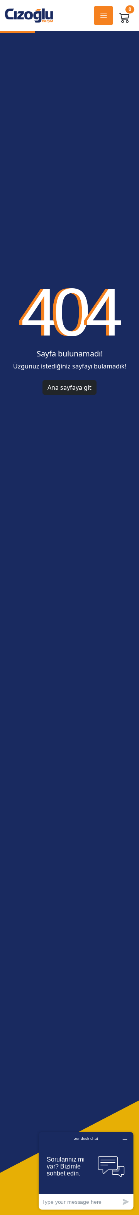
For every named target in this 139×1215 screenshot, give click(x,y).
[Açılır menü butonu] (103, 16)
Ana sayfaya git (69, 387)
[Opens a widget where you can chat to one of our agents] (86, 1170)
